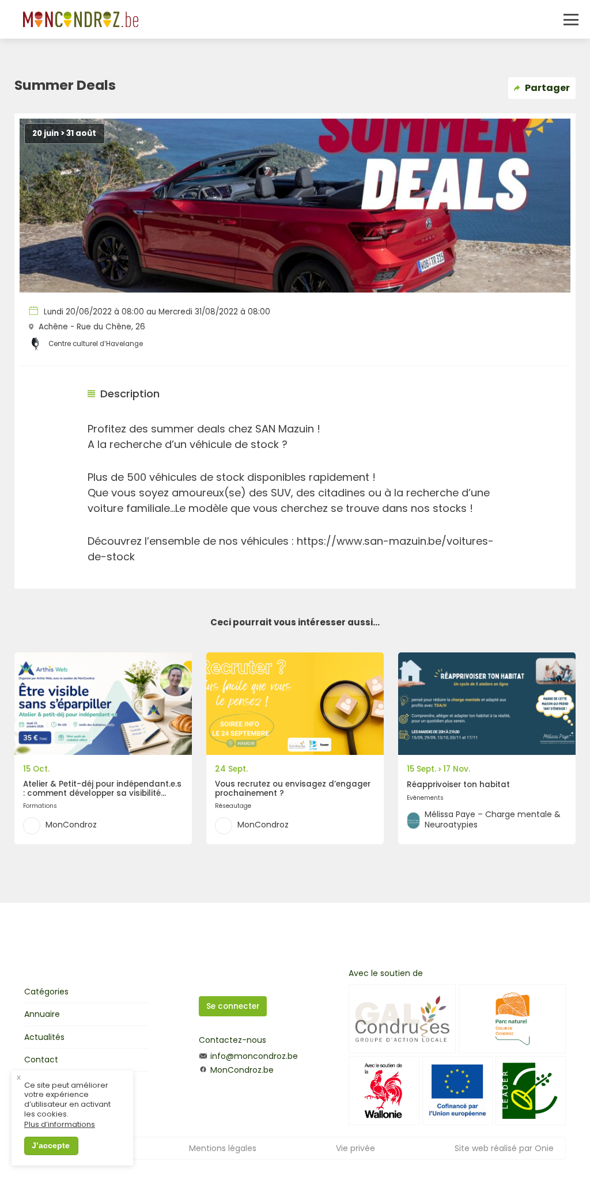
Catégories (46, 991)
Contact (41, 1059)
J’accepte (51, 1145)
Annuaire (42, 1014)
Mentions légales (222, 1148)
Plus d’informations (59, 1125)
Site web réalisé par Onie (504, 1148)
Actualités (44, 1037)
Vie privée (355, 1148)
